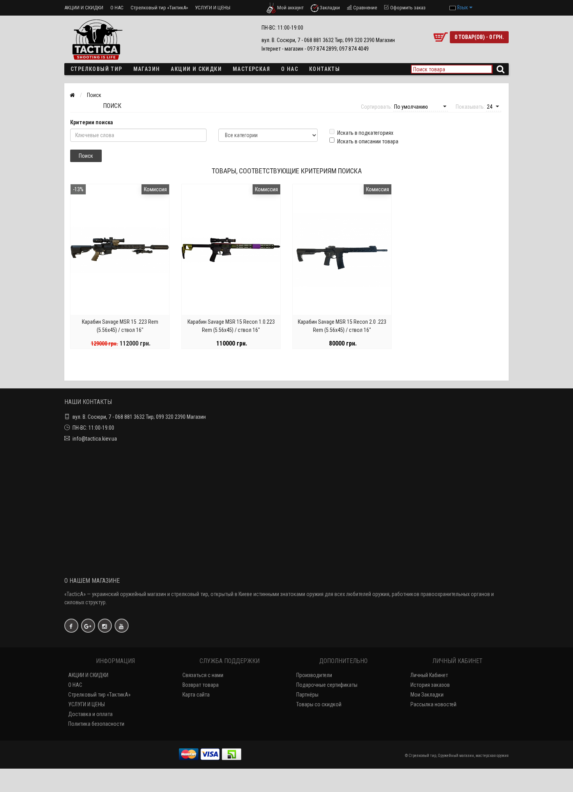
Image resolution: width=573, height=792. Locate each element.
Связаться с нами (202, 675)
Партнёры (307, 694)
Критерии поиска (91, 122)
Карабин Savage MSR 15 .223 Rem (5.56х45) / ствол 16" (120, 326)
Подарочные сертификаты (326, 685)
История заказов (430, 685)
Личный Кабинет (429, 675)
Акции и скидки (196, 69)
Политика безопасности (96, 724)
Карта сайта (196, 694)
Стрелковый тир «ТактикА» (159, 8)
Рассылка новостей (433, 704)
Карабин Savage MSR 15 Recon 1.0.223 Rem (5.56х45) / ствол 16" (231, 326)
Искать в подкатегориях (365, 133)
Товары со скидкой (318, 704)
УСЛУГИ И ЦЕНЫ (212, 8)
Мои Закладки (427, 694)
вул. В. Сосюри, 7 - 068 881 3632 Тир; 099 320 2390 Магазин (139, 417)
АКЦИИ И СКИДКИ (83, 8)
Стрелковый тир (96, 69)
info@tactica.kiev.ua (95, 439)
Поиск (94, 95)
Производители (314, 675)
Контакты (324, 69)
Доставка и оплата (90, 714)
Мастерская (251, 69)
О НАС (117, 8)
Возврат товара (200, 685)
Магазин (146, 69)
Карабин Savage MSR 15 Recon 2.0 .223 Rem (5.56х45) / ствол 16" (342, 326)
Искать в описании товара (367, 141)
